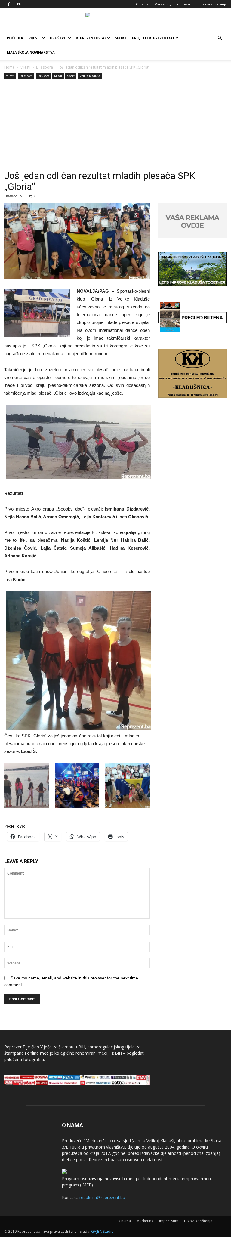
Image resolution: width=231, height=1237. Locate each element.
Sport (121, 37)
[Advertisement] (115, 125)
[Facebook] (8, 4)
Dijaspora (44, 67)
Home (9, 67)
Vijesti (35, 37)
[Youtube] (18, 4)
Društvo (58, 37)
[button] (219, 38)
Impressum (185, 4)
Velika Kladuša (90, 76)
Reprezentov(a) (91, 37)
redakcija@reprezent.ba (102, 1197)
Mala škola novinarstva (31, 52)
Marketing (162, 4)
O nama (142, 4)
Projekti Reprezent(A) (153, 37)
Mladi (58, 76)
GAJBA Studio (102, 1231)
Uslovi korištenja (213, 4)
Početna (15, 37)
